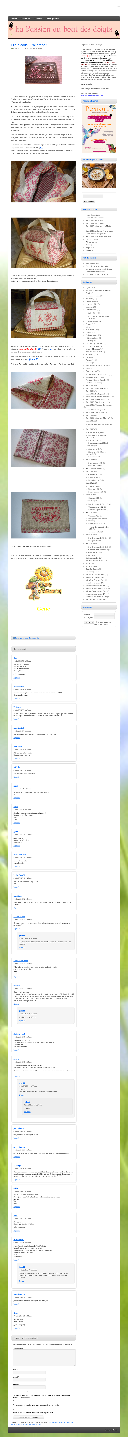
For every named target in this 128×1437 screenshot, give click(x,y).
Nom (15, 1370)
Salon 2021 (90, 495)
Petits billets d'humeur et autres (97, 366)
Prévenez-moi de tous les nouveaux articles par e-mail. (33, 1412)
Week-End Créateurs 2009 (95, 575)
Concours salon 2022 (95, 507)
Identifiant (87, 614)
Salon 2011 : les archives (94, 221)
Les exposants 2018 (95, 463)
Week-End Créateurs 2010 (95, 577)
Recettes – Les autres (93, 383)
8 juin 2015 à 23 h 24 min (33, 1105)
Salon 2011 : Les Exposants (95, 394)
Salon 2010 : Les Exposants (96, 388)
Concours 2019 (93, 475)
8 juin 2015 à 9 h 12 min (22, 789)
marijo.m (18, 896)
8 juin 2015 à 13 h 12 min (23, 920)
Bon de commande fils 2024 (98, 538)
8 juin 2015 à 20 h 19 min (23, 1131)
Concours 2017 (93, 449)
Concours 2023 (93, 516)
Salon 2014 (90, 415)
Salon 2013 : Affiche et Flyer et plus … (100, 231)
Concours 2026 (91, 310)
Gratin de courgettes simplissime (97, 266)
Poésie (88, 368)
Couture (89, 324)
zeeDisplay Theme (111, 1430)
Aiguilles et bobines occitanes (96, 290)
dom (16, 658)
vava (16, 806)
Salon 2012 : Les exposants (95, 399)
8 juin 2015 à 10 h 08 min (23, 835)
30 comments (37, 48)
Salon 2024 (90, 535)
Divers (88, 327)
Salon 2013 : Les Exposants (96, 234)
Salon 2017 (90, 446)
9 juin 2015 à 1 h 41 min (22, 1191)
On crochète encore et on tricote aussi (99, 269)
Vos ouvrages (90, 572)
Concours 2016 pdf (95, 433)
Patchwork (89, 360)
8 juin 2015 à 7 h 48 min (22, 710)
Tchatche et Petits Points (94, 561)
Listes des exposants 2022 (97, 510)
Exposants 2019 (94, 477)
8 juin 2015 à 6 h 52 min (22, 689)
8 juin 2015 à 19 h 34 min (23, 1062)
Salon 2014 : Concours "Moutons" (98, 418)
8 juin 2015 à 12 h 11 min (23, 899)
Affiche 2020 (93, 486)
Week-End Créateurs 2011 (95, 580)
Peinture (89, 363)
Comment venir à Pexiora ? (98, 550)
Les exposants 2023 (95, 524)
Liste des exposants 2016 (97, 443)
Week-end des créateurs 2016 (96, 594)
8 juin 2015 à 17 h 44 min (23, 989)
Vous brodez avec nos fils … (98, 374)
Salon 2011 (90, 391)
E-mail (16, 1377)
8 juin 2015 (17, 48)
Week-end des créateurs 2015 (96, 591)
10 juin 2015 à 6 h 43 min (23, 1316)
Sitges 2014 (90, 248)
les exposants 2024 (95, 541)
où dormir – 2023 (94, 532)
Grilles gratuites (52, 19)
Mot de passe (88, 618)
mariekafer (19, 686)
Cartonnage (90, 301)
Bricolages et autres (21, 638)
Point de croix (34, 638)
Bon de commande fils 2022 (98, 504)
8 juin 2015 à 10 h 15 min (23, 857)
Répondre (17, 678)
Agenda (88, 288)
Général (88, 332)
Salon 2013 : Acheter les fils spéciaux (99, 236)
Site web (16, 1384)
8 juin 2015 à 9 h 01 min (22, 770)
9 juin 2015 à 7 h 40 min (22, 1218)
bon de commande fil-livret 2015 (100, 424)
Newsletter (89, 250)
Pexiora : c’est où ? (93, 239)
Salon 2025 (90, 544)
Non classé (89, 355)
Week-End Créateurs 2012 (95, 583)
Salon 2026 (92, 313)
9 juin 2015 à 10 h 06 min (28, 1270)
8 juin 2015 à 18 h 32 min (28, 938)
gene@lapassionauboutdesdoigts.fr (93, 95)
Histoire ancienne (92, 338)
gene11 (27, 48)
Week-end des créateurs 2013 (96, 586)
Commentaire (18, 1348)
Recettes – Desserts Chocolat (96, 380)
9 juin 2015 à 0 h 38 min (22, 1168)
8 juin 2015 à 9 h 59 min (22, 810)
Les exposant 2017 (95, 457)
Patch (88, 357)
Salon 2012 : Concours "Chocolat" (98, 397)
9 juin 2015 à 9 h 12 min (22, 1243)
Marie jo (18, 1059)
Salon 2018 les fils (95, 466)
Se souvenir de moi (104, 622)
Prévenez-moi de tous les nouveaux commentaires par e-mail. (36, 1405)
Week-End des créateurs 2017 (96, 597)
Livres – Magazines (93, 349)
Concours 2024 (91, 307)
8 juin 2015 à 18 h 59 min (23, 1037)
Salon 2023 (90, 512)
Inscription (25, 19)
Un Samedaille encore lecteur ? (97, 274)
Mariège (17, 1165)
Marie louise (19, 916)
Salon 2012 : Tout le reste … (96, 402)
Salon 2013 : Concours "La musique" (99, 405)
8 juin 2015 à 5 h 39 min (22, 661)
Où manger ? (93, 555)
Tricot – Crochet (92, 566)
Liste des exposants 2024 (94, 343)
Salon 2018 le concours (94, 468)
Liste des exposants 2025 (94, 346)
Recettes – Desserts (92, 377)
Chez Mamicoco (21, 960)
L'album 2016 (93, 440)
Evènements (90, 330)
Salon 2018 (90, 460)
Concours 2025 (93, 552)
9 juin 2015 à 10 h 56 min (23, 1297)
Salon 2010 (90, 386)
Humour (89, 341)
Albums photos (91, 242)
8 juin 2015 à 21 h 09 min (23, 1150)
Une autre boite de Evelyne (95, 272)
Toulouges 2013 (91, 245)
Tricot (88, 563)
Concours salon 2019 (93, 321)
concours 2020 (91, 304)
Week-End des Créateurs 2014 (96, 588)
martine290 (19, 728)
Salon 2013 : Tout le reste (95, 413)
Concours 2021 (93, 498)
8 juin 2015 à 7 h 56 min (22, 731)
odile (16, 1188)
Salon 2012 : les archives (95, 223)
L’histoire (38, 19)
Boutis (88, 293)
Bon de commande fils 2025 (98, 547)
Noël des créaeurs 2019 (94, 352)
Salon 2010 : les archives (95, 218)
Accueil (14, 19)
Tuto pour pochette (92, 263)
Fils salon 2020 (93, 489)
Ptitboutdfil (19, 1239)
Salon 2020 (90, 483)
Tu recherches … (92, 569)
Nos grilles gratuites (93, 215)
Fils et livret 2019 (94, 480)
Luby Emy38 (19, 875)
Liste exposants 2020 (95, 492)
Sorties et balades (92, 558)
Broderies (89, 299)
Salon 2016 (90, 429)
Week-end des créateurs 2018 (96, 599)
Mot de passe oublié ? (102, 624)
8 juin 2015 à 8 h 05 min (22, 749)
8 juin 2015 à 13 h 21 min (23, 964)
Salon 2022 (90, 501)
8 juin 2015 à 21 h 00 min (28, 1086)
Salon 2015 (90, 421)
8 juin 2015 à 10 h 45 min (23, 878)
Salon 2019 (90, 471)
